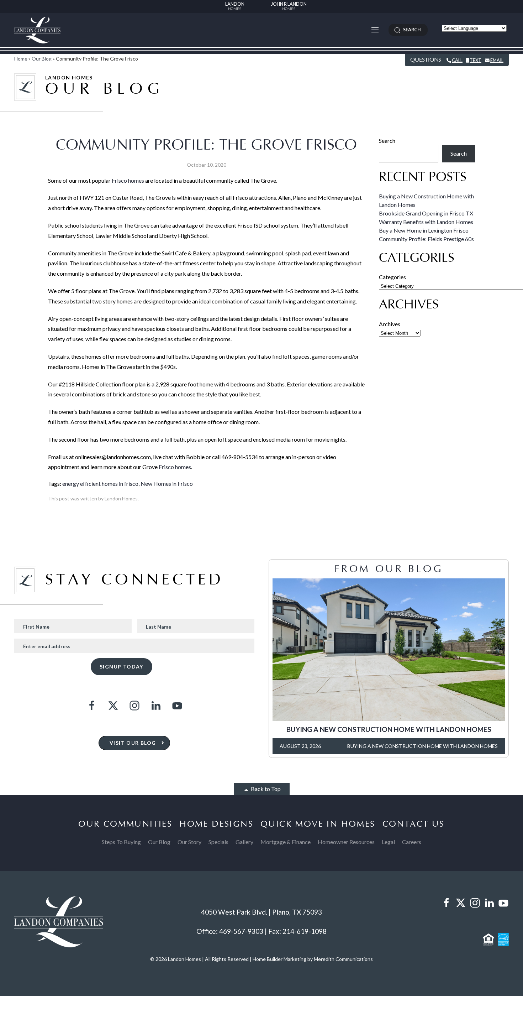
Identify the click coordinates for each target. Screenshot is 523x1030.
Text (475, 60)
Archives (389, 324)
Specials (218, 841)
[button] (375, 30)
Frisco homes (128, 180)
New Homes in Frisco (167, 483)
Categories (392, 277)
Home (20, 59)
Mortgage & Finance (285, 841)
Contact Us (413, 824)
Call (457, 60)
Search (387, 140)
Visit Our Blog (133, 743)
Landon (234, 6)
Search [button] (411, 29)
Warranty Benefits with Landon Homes (426, 221)
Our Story (189, 841)
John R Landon (289, 6)
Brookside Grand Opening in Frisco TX (426, 213)
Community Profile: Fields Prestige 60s (426, 238)
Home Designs (216, 824)
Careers (411, 841)
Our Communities (125, 824)
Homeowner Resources (346, 841)
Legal (388, 841)
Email (496, 60)
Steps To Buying (121, 841)
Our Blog (42, 59)
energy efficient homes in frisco (100, 483)
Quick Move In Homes (317, 824)
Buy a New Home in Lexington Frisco (424, 230)
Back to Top (265, 788)
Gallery (244, 841)
